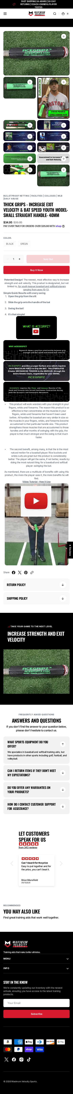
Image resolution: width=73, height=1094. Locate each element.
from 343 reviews (28, 847)
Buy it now (36, 270)
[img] (38, 844)
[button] (5, 13)
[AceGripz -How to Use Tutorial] (36, 564)
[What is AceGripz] (36, 338)
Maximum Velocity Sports (23, 1081)
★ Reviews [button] (70, 550)
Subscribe (36, 1013)
